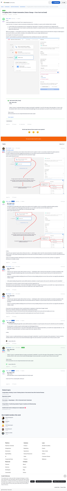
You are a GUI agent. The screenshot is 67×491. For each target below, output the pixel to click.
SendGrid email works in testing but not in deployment (13, 407)
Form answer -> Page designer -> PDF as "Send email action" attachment (17, 400)
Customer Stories (46, 456)
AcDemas (7, 421)
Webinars (44, 459)
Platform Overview (9, 445)
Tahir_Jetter (8, 18)
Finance (25, 459)
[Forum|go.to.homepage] (9, 2)
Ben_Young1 (8, 148)
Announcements (5, 394)
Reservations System (6, 396)
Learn (43, 443)
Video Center (45, 451)
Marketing (26, 448)
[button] (1, 2)
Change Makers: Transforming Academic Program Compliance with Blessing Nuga (19, 404)
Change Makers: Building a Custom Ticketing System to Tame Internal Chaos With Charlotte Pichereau (23, 392)
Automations (22, 6)
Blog (24, 469)
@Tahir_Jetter (10, 150)
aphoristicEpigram (9, 417)
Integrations (8, 448)
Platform (7, 443)
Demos (43, 453)
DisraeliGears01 (8, 429)
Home (2, 6)
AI (5, 456)
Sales (25, 456)
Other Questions (5, 398)
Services (7, 467)
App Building (8, 453)
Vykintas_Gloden (8, 432)
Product (25, 445)
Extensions (7, 451)
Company (25, 461)
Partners (7, 464)
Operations (26, 451)
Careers (24, 467)
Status (24, 472)
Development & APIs (6, 409)
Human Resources (28, 453)
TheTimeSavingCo (9, 425)
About (24, 464)
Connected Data (9, 459)
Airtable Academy (46, 445)
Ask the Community (15, 6)
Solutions (26, 443)
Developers (7, 469)
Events (43, 448)
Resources (7, 461)
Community (7, 6)
